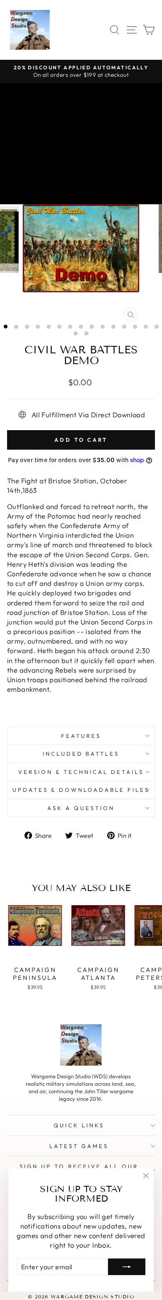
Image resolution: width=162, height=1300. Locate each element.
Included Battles (81, 753)
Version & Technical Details (80, 772)
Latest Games (78, 1146)
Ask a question (81, 808)
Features (81, 735)
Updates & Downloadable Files (80, 789)
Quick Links (79, 1125)
